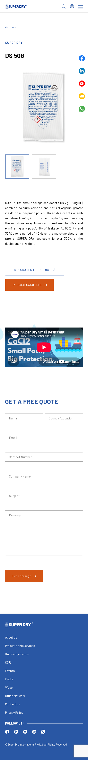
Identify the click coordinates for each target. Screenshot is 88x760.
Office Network (15, 696)
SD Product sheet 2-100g (30, 269)
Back (13, 27)
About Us (11, 637)
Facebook (82, 58)
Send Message (21, 576)
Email (82, 96)
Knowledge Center (17, 654)
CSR (8, 662)
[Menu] (80, 7)
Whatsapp (82, 109)
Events (10, 671)
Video (9, 687)
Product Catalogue (27, 285)
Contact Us (12, 704)
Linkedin (82, 71)
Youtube (82, 84)
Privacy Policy (14, 712)
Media (9, 679)
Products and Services (20, 645)
